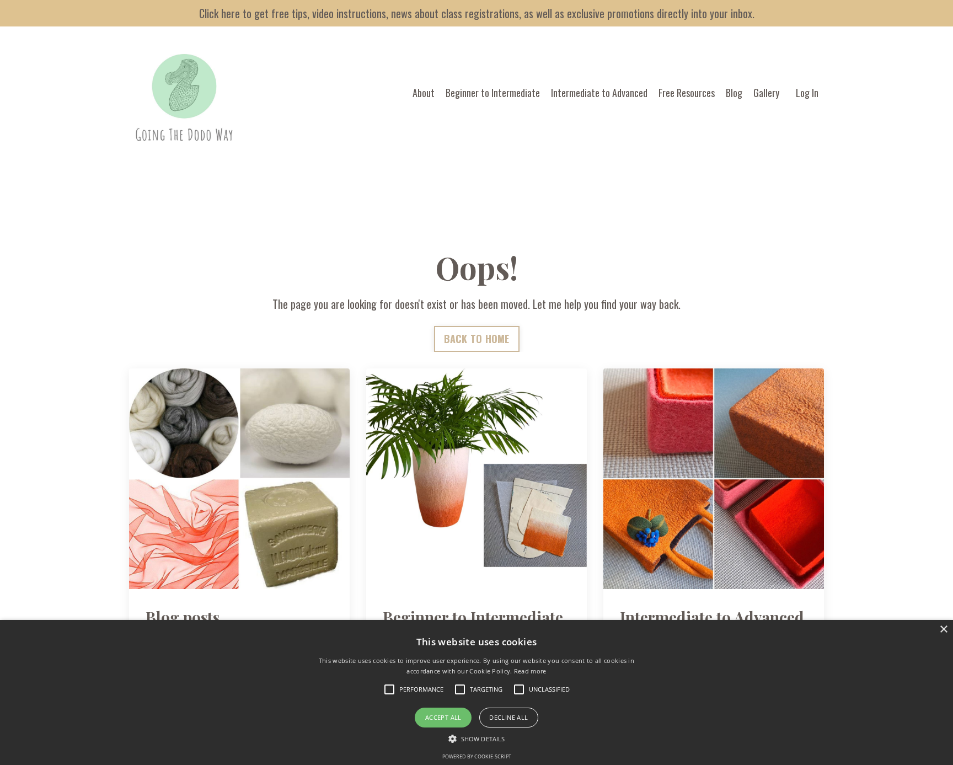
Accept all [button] (443, 717)
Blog (734, 92)
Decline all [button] (508, 717)
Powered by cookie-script (476, 756)
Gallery (766, 92)
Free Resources (686, 92)
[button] (476, 738)
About (424, 92)
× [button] (943, 629)
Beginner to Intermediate (493, 92)
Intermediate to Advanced (599, 92)
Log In (807, 92)
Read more (530, 671)
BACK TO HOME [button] (477, 338)
